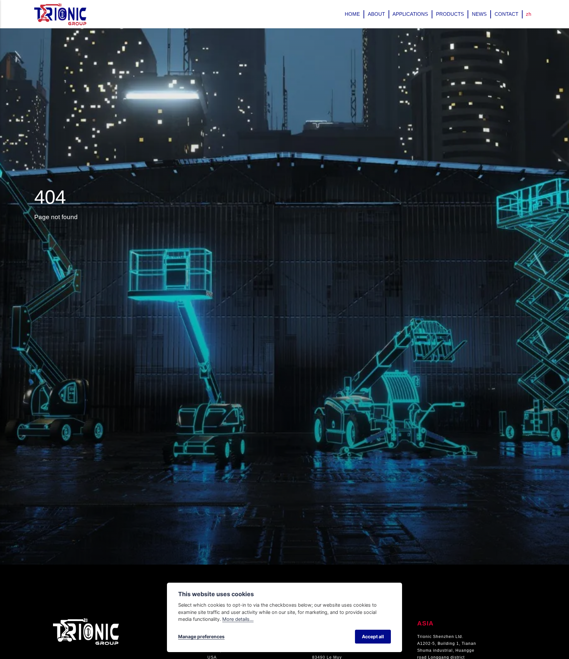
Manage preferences (201, 636)
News (479, 14)
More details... (238, 619)
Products (450, 14)
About (376, 14)
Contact (506, 14)
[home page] (86, 621)
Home (352, 14)
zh (528, 14)
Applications (410, 14)
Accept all (373, 636)
